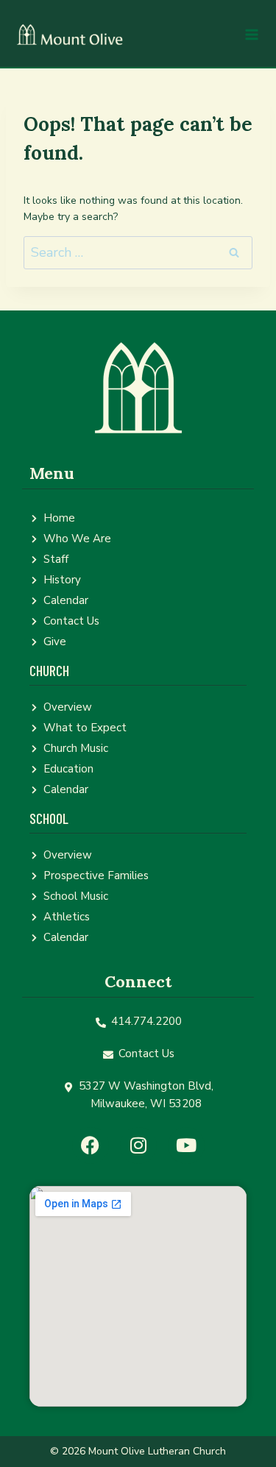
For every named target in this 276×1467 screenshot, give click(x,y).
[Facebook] (90, 1145)
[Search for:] (138, 253)
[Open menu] (251, 34)
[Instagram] (138, 1145)
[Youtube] (186, 1145)
